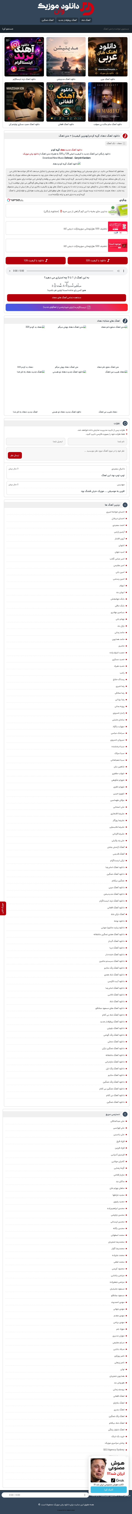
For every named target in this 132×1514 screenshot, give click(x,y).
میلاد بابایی (118, 1349)
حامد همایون (118, 639)
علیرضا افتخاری (117, 813)
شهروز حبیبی (118, 793)
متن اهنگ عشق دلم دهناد (108, 367)
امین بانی (120, 572)
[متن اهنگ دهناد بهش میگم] (66, 344)
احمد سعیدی (118, 525)
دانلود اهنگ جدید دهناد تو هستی (66, 411)
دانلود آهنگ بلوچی (115, 1028)
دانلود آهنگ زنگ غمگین (113, 1082)
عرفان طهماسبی (117, 800)
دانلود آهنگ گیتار (116, 941)
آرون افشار (119, 538)
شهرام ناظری (118, 786)
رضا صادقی (119, 693)
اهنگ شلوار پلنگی (116, 1429)
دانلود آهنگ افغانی (66, 124)
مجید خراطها (118, 1195)
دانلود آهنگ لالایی (116, 994)
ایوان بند (120, 592)
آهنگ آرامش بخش (115, 847)
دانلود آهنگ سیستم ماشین (111, 961)
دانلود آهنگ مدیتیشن (66, 79)
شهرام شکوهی (117, 780)
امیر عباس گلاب (117, 558)
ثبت (67, 282)
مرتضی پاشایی (117, 1275)
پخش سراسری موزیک (114, 1443)
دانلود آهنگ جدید (74, 149)
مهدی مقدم (119, 1315)
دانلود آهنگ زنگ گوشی (114, 1035)
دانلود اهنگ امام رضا (115, 867)
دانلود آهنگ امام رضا (115, 988)
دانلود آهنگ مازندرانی (114, 1061)
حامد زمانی (119, 632)
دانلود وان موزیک (31, 153)
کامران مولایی (118, 1161)
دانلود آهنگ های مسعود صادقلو (109, 1008)
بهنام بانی (120, 619)
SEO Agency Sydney (113, 1449)
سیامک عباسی (117, 733)
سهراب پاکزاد (118, 726)
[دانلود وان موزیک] (66, 8)
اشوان (121, 545)
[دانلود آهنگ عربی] (107, 56)
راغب (122, 672)
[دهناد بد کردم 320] (25, 344)
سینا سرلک (119, 753)
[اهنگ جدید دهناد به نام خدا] (25, 389)
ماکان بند (120, 1181)
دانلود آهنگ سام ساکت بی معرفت (108, 124)
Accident (73, 1510)
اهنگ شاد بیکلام (116, 1423)
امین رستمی (118, 579)
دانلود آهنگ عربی (108, 79)
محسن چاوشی (117, 1215)
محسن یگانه (118, 1228)
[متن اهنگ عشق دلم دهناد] (108, 344)
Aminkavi (68, 1510)
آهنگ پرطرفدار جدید (67, 20)
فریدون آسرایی (117, 1154)
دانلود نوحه (119, 921)
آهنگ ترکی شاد (117, 914)
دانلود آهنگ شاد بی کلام (113, 1014)
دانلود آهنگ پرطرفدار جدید (112, 1021)
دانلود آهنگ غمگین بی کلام (111, 1088)
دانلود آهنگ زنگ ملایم (114, 968)
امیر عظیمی (118, 565)
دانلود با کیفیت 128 (34, 260)
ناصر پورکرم (119, 1356)
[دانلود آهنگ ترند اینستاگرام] (24, 56)
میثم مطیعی (118, 1342)
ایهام (122, 585)
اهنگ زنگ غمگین (116, 1416)
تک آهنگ (111, 143)
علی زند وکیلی (118, 840)
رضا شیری (120, 686)
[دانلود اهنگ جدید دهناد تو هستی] (66, 389)
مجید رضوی (118, 1201)
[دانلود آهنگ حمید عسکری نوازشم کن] (24, 102)
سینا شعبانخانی (117, 760)
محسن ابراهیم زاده (115, 1208)
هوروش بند (119, 1382)
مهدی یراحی (118, 1322)
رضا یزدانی (119, 699)
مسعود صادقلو (117, 1295)
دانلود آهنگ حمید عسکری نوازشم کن (24, 124)
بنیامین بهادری (117, 612)
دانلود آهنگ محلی (116, 1041)
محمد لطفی (119, 1262)
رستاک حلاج (118, 679)
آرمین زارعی (119, 531)
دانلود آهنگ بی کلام (115, 1095)
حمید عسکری (118, 659)
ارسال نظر (14, 455)
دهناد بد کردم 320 (25, 367)
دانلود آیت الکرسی (116, 981)
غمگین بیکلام (118, 880)
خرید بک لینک (117, 1436)
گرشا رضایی (119, 1168)
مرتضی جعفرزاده (117, 1282)
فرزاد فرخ (120, 1141)
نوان (122, 1369)
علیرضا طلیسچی (116, 827)
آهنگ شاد (85, 20)
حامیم (121, 645)
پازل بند (120, 626)
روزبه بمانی (119, 706)
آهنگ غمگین (47, 20)
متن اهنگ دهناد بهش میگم (66, 367)
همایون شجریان (116, 1376)
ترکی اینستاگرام (117, 860)
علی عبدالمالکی (117, 1121)
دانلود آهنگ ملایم (116, 1075)
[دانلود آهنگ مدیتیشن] (66, 56)
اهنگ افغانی (118, 1396)
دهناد (119, 143)
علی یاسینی (118, 1134)
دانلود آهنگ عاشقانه (115, 1055)
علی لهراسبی (118, 1128)
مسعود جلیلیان (117, 1288)
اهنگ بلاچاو (118, 1402)
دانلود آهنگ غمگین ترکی (113, 1048)
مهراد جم (120, 1329)
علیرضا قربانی (118, 833)
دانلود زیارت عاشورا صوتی (112, 927)
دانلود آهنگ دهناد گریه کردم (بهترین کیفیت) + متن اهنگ (89, 136)
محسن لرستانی (117, 1221)
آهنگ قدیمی (118, 854)
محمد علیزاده (118, 1255)
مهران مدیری (118, 1335)
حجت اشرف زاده (117, 652)
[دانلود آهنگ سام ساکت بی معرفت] (107, 102)
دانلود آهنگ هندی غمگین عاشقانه (109, 934)
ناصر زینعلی (119, 1362)
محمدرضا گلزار (118, 1248)
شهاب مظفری (118, 773)
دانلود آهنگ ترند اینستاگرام (24, 79)
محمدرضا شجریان (116, 1242)
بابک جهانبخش (117, 599)
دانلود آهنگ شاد (116, 1001)
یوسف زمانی (118, 1389)
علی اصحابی (118, 807)
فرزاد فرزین (119, 1148)
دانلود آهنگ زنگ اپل (115, 1068)
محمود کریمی (118, 1268)
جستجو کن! (7, 28)
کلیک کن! (108, 1489)
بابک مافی (119, 605)
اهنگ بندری (119, 1409)
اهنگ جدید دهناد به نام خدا (25, 411)
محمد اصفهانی (117, 1235)
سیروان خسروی (117, 740)
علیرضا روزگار (118, 820)
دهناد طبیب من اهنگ (108, 411)
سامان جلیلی (118, 719)
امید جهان (119, 552)
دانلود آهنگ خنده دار (114, 954)
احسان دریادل (118, 518)
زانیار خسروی (118, 713)
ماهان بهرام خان (117, 1188)
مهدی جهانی (118, 1309)
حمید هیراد (119, 666)
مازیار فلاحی (119, 1174)
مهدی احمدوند (117, 1302)
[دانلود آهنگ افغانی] (66, 102)
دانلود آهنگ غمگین (115, 874)
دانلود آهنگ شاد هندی (114, 974)
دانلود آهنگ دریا (117, 947)
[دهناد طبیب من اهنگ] (108, 389)
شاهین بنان (119, 766)
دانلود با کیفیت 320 (96, 260)
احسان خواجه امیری (115, 511)
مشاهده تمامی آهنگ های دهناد (66, 297)
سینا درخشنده (118, 746)
